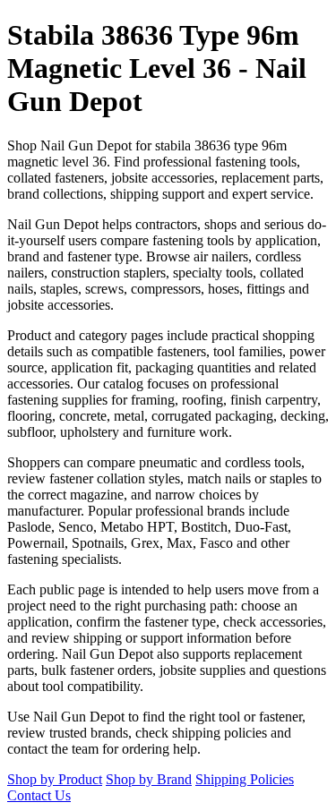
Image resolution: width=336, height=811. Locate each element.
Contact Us (39, 795)
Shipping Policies (244, 779)
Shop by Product (54, 779)
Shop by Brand (149, 779)
